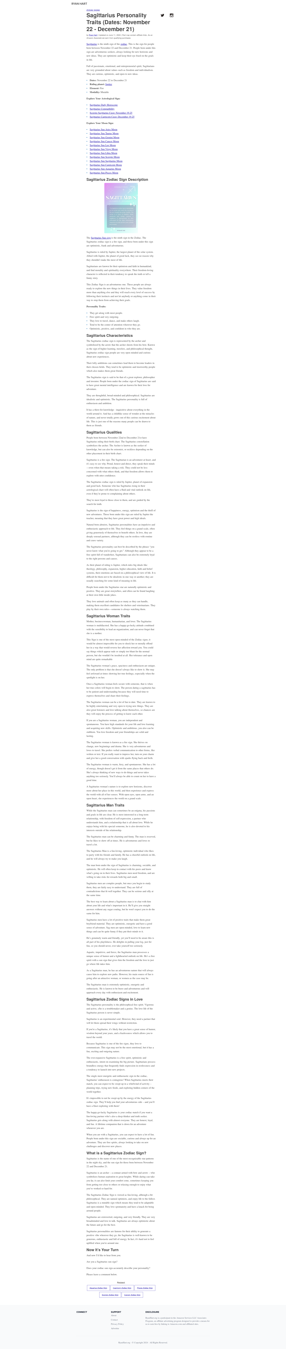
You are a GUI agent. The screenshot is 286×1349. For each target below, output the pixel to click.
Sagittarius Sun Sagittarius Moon (106, 160)
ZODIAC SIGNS (93, 10)
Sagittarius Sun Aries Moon (103, 129)
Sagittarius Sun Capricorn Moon (106, 164)
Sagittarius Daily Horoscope (104, 104)
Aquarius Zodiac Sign (98, 1288)
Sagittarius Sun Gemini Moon (104, 137)
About (113, 1315)
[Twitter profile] (162, 15)
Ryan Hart (93, 35)
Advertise (115, 1328)
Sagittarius (91, 43)
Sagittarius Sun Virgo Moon (104, 149)
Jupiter (108, 84)
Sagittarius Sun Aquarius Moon (105, 168)
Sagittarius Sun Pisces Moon (104, 172)
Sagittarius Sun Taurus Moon (104, 133)
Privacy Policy (117, 1324)
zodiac (124, 43)
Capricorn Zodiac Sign (122, 1288)
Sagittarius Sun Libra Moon (103, 153)
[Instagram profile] (172, 15)
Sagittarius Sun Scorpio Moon (105, 156)
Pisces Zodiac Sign (145, 1288)
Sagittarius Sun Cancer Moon (104, 141)
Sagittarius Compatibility (102, 108)
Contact (114, 1319)
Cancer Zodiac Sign (132, 1294)
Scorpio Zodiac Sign (110, 1294)
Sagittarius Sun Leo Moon (103, 145)
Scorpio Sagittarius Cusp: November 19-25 (111, 112)
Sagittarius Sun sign (101, 237)
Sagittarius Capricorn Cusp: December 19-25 (112, 116)
